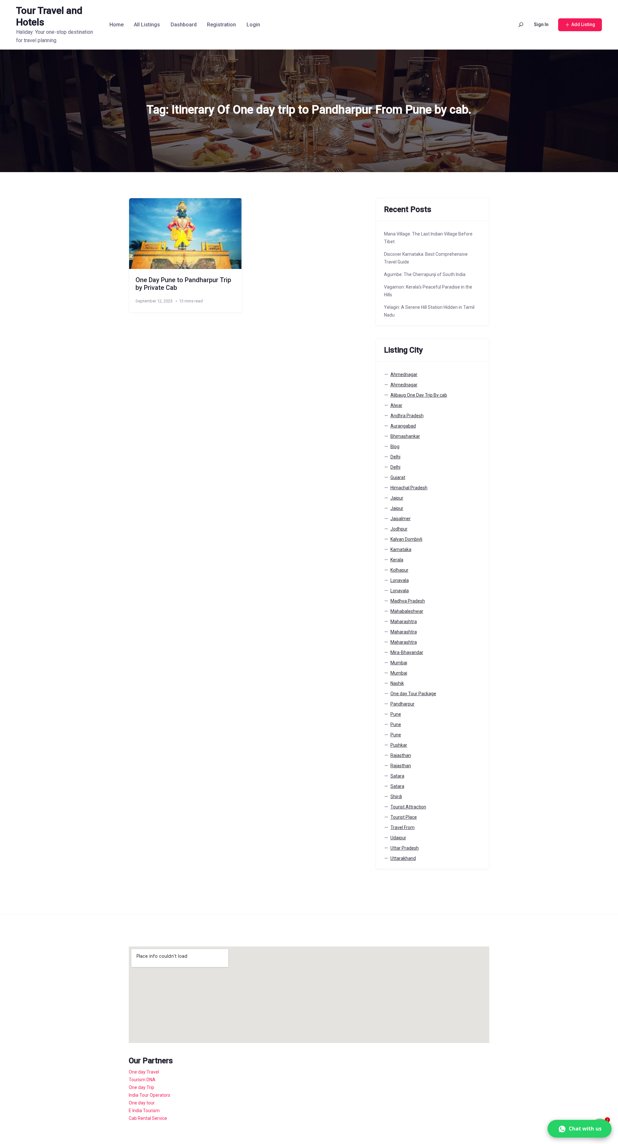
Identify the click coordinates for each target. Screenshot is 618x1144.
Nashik (397, 683)
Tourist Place (403, 817)
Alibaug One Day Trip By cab (418, 395)
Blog (394, 446)
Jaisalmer (400, 518)
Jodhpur (398, 528)
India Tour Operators (149, 1095)
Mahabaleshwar (406, 611)
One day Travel (144, 1072)
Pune (395, 714)
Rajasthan (400, 755)
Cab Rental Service (148, 1118)
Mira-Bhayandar (406, 652)
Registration (221, 25)
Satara (397, 776)
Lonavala (399, 580)
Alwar (396, 405)
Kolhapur (399, 570)
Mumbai (398, 662)
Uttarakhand (403, 858)
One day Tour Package (413, 693)
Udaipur (398, 837)
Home (116, 25)
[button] (580, 1129)
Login (253, 25)
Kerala (396, 559)
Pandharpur (402, 703)
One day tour (142, 1102)
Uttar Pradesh (404, 848)
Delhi (395, 456)
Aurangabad (403, 426)
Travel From (402, 827)
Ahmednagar (403, 374)
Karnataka (400, 549)
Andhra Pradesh (407, 415)
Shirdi (396, 796)
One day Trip (141, 1087)
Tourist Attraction (408, 806)
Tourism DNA (142, 1079)
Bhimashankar (405, 436)
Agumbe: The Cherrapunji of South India (424, 274)
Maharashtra (403, 621)
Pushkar (398, 745)
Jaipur (396, 498)
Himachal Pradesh (408, 487)
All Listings (147, 25)
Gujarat (397, 477)
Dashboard (184, 25)
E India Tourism (144, 1110)
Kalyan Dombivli (406, 539)
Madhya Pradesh (407, 601)
